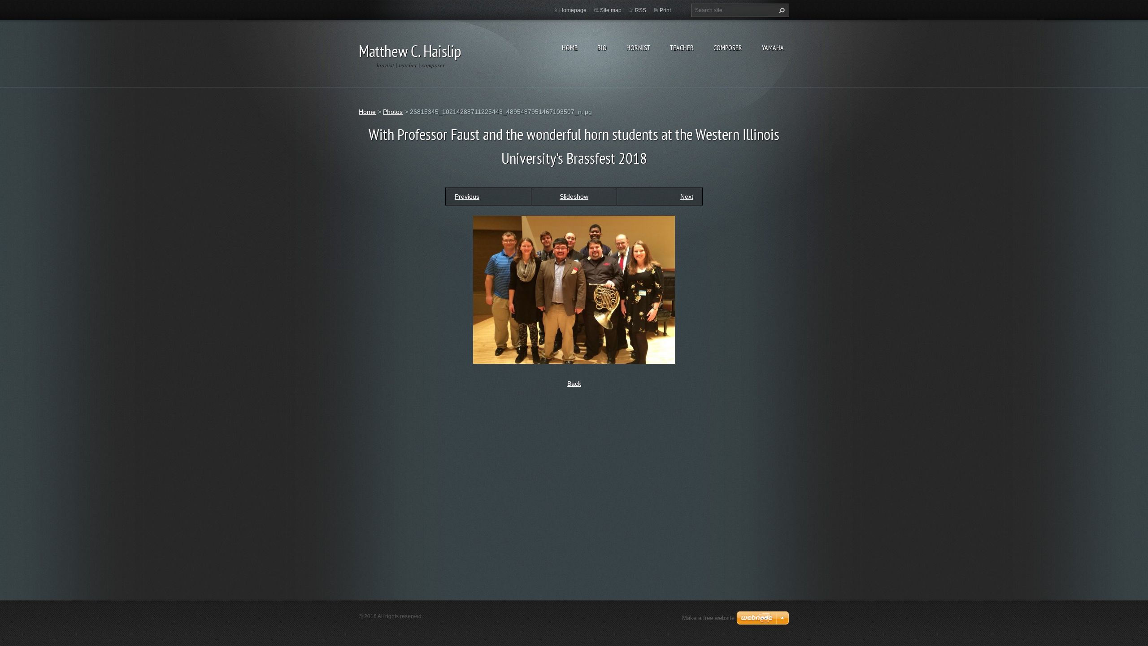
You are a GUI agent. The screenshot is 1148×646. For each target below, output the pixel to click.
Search (780, 10)
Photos (393, 111)
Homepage (573, 10)
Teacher (682, 47)
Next (686, 196)
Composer (727, 47)
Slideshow (574, 196)
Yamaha (773, 47)
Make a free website (708, 618)
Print (665, 10)
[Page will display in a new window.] (574, 289)
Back (574, 383)
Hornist (638, 47)
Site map (611, 10)
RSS (640, 10)
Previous (467, 196)
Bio (602, 47)
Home (570, 47)
